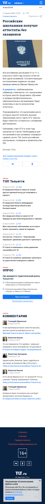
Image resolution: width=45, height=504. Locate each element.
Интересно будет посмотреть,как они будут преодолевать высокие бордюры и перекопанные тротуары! (20, 394)
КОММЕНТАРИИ (15, 316)
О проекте (22, 432)
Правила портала (22, 440)
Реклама (22, 436)
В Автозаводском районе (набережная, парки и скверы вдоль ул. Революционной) (22, 284)
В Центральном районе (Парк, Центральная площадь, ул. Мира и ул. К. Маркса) (21, 290)
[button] (12, 164)
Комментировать (10, 16)
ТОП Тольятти (13, 181)
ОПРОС (8, 270)
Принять (9, 498)
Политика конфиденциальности (22, 444)
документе (10, 89)
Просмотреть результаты (22, 301)
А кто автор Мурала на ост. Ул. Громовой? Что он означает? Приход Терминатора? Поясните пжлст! (22, 378)
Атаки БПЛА (8, 7)
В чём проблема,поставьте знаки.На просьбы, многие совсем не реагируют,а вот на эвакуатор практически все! (21, 329)
